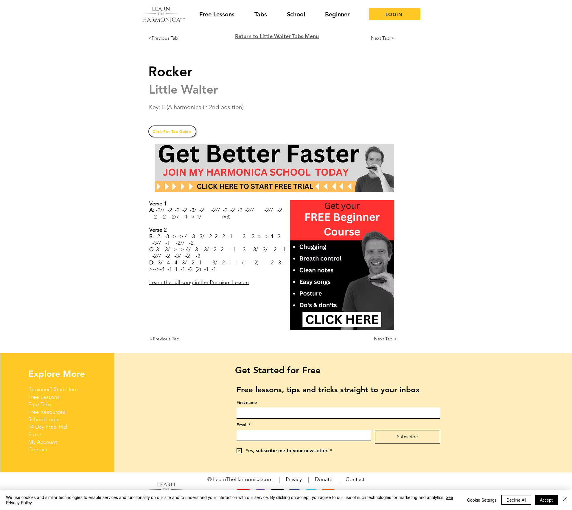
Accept (546, 500)
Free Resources (46, 412)
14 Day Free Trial (47, 427)
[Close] (564, 500)
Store (34, 434)
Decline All (516, 500)
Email (244, 424)
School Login (44, 419)
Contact (37, 449)
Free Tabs (39, 404)
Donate (323, 479)
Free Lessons (44, 397)
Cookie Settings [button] (482, 500)
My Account (42, 442)
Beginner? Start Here (53, 389)
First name (247, 402)
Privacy (294, 479)
